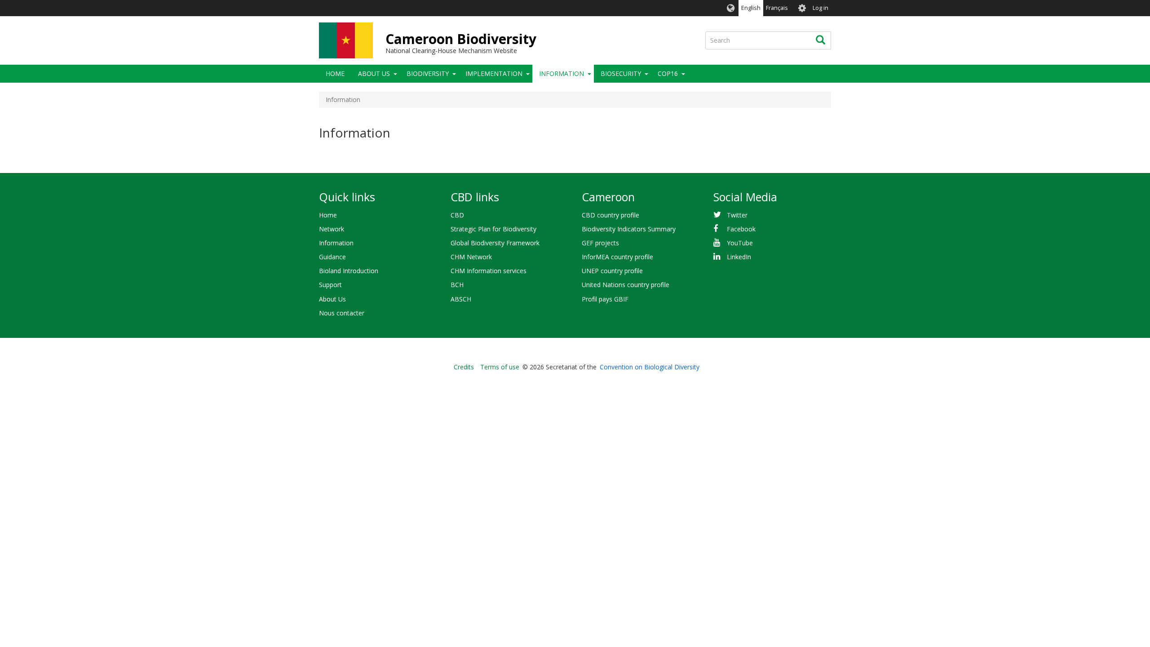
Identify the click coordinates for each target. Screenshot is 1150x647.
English (751, 8)
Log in (820, 8)
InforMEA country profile (617, 257)
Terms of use (499, 367)
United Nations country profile (625, 284)
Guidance (332, 257)
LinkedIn (739, 257)
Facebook (741, 229)
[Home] (346, 40)
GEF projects (600, 243)
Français (777, 8)
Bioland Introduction (348, 270)
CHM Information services (488, 270)
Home (335, 73)
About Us (374, 73)
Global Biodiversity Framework (495, 243)
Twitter (737, 215)
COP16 (668, 73)
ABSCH (461, 299)
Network (331, 229)
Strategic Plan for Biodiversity (493, 229)
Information (561, 73)
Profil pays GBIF (605, 299)
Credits (464, 367)
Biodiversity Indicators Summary (629, 229)
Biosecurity (621, 73)
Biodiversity (428, 73)
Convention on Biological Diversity (649, 367)
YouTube (740, 243)
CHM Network (471, 257)
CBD (457, 215)
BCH (457, 284)
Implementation (493, 73)
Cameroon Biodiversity (460, 39)
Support (330, 284)
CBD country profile (610, 215)
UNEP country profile (612, 270)
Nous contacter (341, 313)
